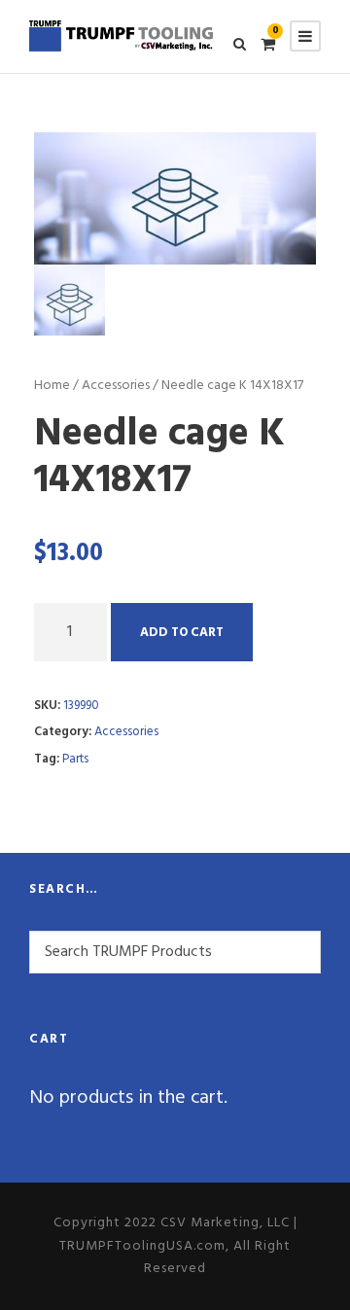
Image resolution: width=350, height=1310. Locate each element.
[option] (175, 198)
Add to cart (182, 632)
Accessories (116, 385)
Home (52, 385)
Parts (75, 759)
